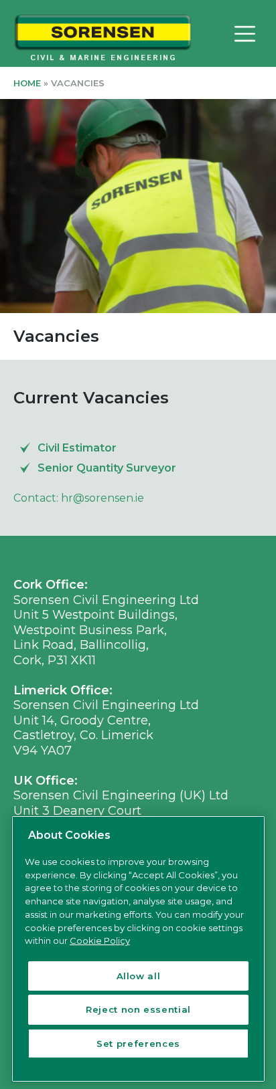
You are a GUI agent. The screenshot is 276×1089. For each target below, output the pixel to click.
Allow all (139, 976)
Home (27, 83)
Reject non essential (138, 1009)
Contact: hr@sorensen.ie (78, 498)
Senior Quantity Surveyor (107, 468)
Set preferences (138, 1043)
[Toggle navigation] (244, 33)
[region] (138, 948)
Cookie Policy (100, 940)
